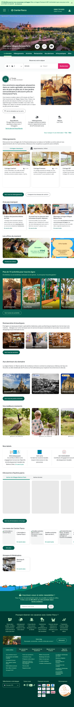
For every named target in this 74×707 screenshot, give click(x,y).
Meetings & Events (44, 657)
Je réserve (18, 4)
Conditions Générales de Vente (62, 655)
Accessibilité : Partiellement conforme (59, 673)
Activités (29, 53)
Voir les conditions (37, 601)
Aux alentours (49, 53)
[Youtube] (30, 685)
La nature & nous (10, 660)
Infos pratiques (61, 53)
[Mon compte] (69, 10)
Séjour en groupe (44, 659)
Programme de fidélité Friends (12, 657)
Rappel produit (26, 668)
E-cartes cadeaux (44, 661)
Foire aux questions (27, 654)
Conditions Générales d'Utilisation (62, 669)
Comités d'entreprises (45, 663)
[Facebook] (25, 685)
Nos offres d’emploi (11, 668)
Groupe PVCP (9, 670)
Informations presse (11, 666)
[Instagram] (27, 685)
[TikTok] (34, 685)
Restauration (38, 53)
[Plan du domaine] (51, 46)
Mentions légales (60, 658)
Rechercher (64, 66)
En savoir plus (19, 464)
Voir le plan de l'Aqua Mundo (14, 128)
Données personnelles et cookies (60, 661)
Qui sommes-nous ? (11, 654)
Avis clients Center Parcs (11, 663)
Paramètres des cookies (60, 665)
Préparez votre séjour (28, 659)
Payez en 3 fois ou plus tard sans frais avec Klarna (27, 662)
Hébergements (19, 53)
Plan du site (25, 666)
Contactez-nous (26, 657)
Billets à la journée (44, 654)
